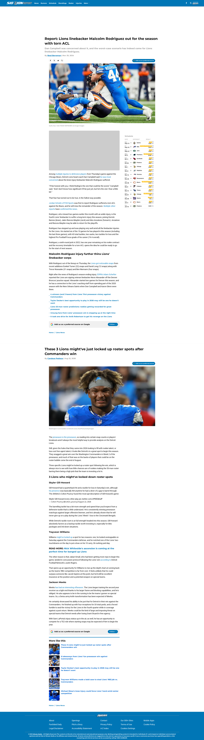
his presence (54, 491)
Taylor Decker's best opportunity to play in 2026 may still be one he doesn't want (84, 302)
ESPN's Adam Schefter (106, 274)
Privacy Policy (106, 724)
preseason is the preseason (64, 437)
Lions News (60, 332)
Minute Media (37, 734)
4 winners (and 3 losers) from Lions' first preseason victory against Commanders (80, 295)
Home (51, 332)
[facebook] (186, 3)
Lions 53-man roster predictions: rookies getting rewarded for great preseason (80, 308)
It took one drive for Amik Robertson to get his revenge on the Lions (81, 317)
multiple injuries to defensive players (71, 174)
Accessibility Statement (82, 728)
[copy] (62, 60)
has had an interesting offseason (69, 587)
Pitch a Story (77, 724)
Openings (76, 720)
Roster (71, 3)
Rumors (44, 3)
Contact (103, 720)
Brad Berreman (54, 56)
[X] (191, 3)
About (51, 720)
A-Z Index (104, 728)
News (36, 3)
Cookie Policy (149, 724)
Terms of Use (126, 724)
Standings (62, 3)
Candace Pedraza (55, 358)
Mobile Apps (149, 720)
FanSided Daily (55, 724)
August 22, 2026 (84, 502)
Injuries (79, 3)
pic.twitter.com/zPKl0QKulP (90, 499)
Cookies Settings (128, 728)
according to (105, 560)
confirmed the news (68, 209)
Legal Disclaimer (56, 728)
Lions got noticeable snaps (102, 263)
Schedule (52, 3)
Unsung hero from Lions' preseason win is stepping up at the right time (82, 313)
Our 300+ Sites (127, 720)
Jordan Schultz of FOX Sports (61, 203)
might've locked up (64, 537)
